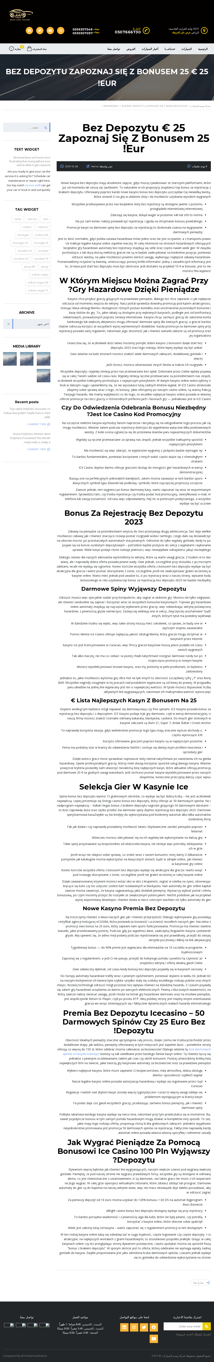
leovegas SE (20, 243)
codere (27, 227)
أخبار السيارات (150, 48)
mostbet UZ (21, 259)
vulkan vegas (40, 274)
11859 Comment (36, 424)
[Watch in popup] (43, 359)
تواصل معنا (113, 48)
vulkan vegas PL (38, 290)
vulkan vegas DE (38, 282)
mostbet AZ (25, 251)
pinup (44, 266)
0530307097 (83, 33)
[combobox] (26, 324)
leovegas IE (41, 243)
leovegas (23, 235)
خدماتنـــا (170, 48)
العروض (130, 48)
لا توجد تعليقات (199, 166)
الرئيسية (203, 48)
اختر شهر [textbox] (43, 324)
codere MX (41, 235)
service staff (33, 185)
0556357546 (83, 29)
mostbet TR (41, 259)
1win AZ (32, 219)
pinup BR (29, 266)
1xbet (17, 219)
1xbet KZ (42, 227)
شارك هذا (198, 1282)
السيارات (186, 48)
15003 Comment (36, 449)
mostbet (43, 251)
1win (45, 219)
